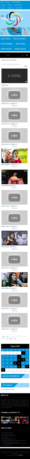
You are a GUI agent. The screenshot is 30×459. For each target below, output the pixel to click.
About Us (8, 2)
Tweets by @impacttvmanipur (8, 389)
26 (11, 366)
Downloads (10, 7)
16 (27, 360)
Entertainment (7, 44)
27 (15, 366)
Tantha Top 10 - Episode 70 (9, 329)
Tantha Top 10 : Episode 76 (9, 124)
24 (3, 366)
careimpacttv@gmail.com (8, 443)
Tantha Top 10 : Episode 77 (9, 103)
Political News (19, 39)
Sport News (20, 44)
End (15, 338)
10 (7, 338)
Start (3, 336)
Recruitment (19, 7)
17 (3, 363)
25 (7, 366)
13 (15, 360)
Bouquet (3, 7)
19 (11, 363)
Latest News (5, 39)
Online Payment (18, 5)
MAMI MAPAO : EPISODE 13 (10, 164)
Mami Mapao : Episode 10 (9, 288)
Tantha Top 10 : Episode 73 (9, 226)
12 (11, 360)
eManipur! (20, 455)
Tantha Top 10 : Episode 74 (9, 206)
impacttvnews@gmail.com (10, 441)
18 (7, 363)
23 (27, 363)
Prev (8, 336)
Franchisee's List (16, 2)
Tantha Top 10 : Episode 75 (9, 144)
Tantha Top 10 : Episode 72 (9, 268)
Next (11, 338)
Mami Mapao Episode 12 (8, 185)
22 (23, 363)
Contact (10, 5)
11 (7, 360)
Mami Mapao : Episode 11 (9, 246)
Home (2, 2)
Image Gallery (20, 49)
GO (26, 66)
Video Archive (6, 49)
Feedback (3, 5)
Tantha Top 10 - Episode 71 (9, 308)
